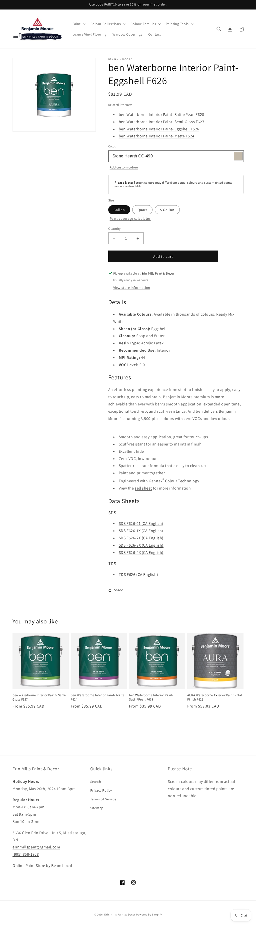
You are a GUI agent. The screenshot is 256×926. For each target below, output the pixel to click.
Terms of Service (103, 799)
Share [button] (118, 590)
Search (95, 781)
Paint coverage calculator (130, 218)
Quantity (114, 228)
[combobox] (176, 156)
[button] (79, 24)
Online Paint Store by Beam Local (42, 865)
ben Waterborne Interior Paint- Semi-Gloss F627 (161, 121)
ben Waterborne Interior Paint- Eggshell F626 (159, 129)
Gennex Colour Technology (174, 481)
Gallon (119, 209)
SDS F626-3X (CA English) (141, 545)
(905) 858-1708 (25, 854)
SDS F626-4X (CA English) (141, 552)
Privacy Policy (101, 790)
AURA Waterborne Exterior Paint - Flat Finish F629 (214, 697)
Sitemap (97, 808)
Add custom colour (124, 167)
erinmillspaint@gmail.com (36, 847)
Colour (113, 146)
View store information (131, 287)
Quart (142, 209)
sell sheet (143, 488)
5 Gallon (167, 209)
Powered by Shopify (149, 914)
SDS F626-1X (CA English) (141, 530)
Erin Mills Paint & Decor (120, 914)
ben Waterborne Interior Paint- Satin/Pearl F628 (161, 114)
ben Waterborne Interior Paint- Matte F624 (156, 136)
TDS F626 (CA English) (138, 574)
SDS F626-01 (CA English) (141, 523)
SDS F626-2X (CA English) (141, 538)
